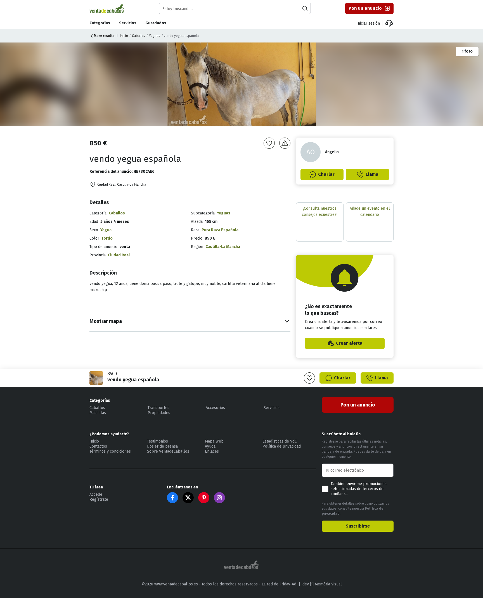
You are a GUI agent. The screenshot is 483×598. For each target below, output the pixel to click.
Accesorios (215, 407)
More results (104, 36)
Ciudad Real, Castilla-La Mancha (121, 184)
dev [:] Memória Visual (322, 584)
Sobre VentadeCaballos (168, 451)
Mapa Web (214, 441)
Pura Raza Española (220, 230)
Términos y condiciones (110, 451)
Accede (95, 494)
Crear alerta (349, 343)
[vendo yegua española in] (241, 84)
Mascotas (97, 412)
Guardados (155, 23)
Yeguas (154, 36)
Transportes (158, 407)
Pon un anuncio (365, 8)
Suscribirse (358, 526)
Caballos (138, 36)
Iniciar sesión (368, 23)
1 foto (467, 51)
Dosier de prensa (162, 446)
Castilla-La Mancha (222, 246)
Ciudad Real (119, 255)
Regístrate (98, 499)
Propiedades (159, 412)
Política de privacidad (281, 446)
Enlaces (212, 451)
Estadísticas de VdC (279, 441)
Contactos (98, 446)
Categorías (99, 23)
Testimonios (157, 441)
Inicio (124, 36)
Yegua (106, 230)
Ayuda (210, 446)
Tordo (107, 238)
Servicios (127, 23)
